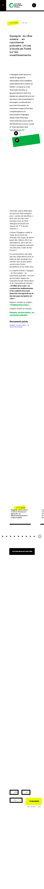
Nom (29, 792)
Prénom (17, 792)
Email (17, 800)
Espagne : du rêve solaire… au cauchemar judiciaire (19, 326)
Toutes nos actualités (22, 551)
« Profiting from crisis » (19, 305)
